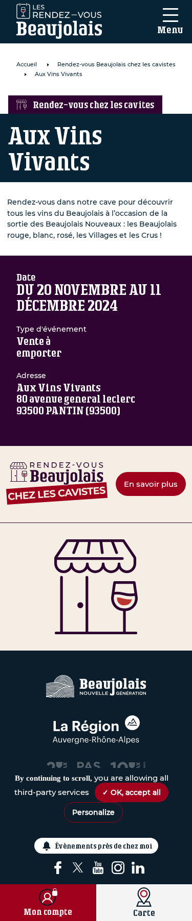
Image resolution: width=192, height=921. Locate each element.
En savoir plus (151, 484)
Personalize (93, 812)
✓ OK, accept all (131, 792)
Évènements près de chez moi (104, 846)
